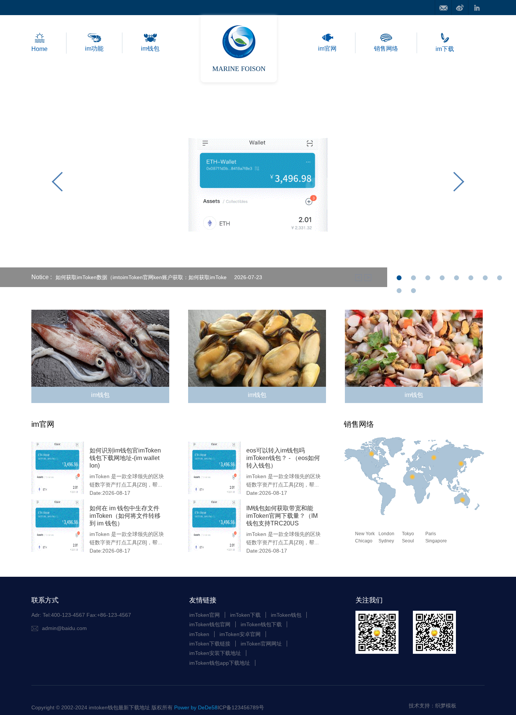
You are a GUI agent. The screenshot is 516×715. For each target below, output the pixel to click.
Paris (430, 533)
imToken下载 (245, 615)
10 (413, 293)
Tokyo (408, 533)
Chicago (363, 541)
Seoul (408, 541)
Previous (57, 183)
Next (458, 183)
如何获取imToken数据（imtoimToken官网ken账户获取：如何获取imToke (141, 277)
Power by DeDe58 (196, 707)
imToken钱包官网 (209, 624)
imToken (199, 634)
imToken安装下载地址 (215, 653)
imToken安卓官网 (240, 634)
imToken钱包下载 (261, 624)
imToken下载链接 (209, 644)
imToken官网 (204, 615)
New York (365, 533)
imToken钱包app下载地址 (219, 663)
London (386, 533)
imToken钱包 (286, 615)
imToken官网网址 (261, 644)
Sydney (386, 541)
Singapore (436, 541)
